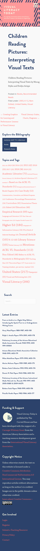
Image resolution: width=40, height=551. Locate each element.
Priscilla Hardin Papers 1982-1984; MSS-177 (18, 393)
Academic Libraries (14, 174)
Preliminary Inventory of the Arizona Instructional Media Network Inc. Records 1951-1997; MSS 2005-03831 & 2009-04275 (19, 381)
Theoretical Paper (16, 263)
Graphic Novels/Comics (23, 220)
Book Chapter (10, 191)
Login (4, 520)
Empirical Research (14, 211)
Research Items (9, 149)
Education (23, 207)
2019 (27, 169)
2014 (19, 165)
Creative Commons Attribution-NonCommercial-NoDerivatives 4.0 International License (18, 474)
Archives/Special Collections (26, 178)
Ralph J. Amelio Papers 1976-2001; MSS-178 (18, 335)
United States (21, 104)
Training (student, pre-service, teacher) (18, 267)
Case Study (26, 190)
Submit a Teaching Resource (15, 530)
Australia (5, 182)
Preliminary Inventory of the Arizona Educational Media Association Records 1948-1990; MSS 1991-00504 (19, 343)
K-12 (26, 100)
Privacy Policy (8, 535)
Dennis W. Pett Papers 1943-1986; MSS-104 (18, 373)
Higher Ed (12, 225)
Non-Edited (10, 254)
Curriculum (13, 203)
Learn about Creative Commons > (17, 499)
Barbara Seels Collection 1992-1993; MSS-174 (18, 368)
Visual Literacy (16, 282)
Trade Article (30, 263)
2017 (10, 169)
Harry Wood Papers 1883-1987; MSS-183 (17, 330)
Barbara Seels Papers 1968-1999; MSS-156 (17, 388)
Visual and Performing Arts (18, 277)
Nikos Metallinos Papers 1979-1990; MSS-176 (18, 358)
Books (19, 94)
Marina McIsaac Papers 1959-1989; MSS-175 (18, 363)
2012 (5, 166)
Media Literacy (15, 245)
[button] (36, 4)
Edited (10, 207)
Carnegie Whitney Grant (13, 430)
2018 (19, 169)
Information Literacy (12, 230)
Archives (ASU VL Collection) (14, 140)
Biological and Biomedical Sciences (26, 187)
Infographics (27, 225)
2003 (21, 100)
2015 (28, 165)
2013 (11, 165)
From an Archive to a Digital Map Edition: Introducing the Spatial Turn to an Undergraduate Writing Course (19, 323)
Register (6, 525)
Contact (5, 540)
